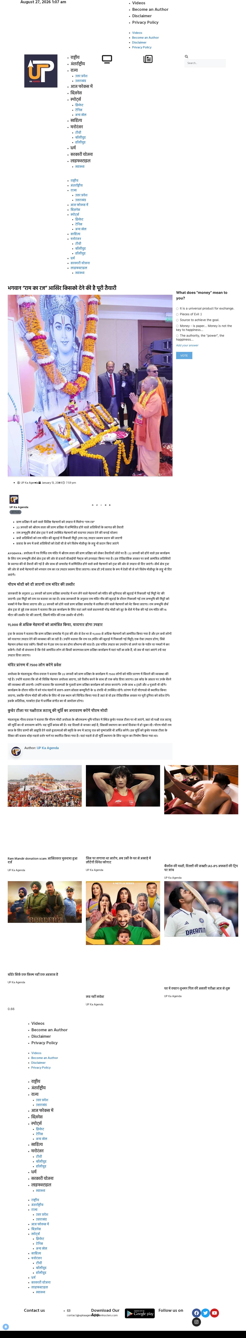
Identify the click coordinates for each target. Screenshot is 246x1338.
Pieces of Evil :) (190, 314)
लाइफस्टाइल (80, 161)
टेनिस (78, 110)
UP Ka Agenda (48, 748)
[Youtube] (214, 1313)
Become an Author (150, 9)
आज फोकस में (82, 86)
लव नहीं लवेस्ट (95, 997)
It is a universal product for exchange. (206, 308)
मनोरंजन (77, 127)
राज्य (74, 70)
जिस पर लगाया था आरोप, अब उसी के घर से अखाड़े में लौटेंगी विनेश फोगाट (118, 860)
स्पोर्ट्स (76, 99)
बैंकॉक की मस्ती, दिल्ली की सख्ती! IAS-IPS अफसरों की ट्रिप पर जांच (201, 868)
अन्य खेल (80, 115)
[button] (81, 176)
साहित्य (76, 120)
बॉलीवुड (80, 137)
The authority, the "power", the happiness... (200, 337)
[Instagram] (196, 1322)
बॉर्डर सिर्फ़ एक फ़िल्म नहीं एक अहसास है (33, 974)
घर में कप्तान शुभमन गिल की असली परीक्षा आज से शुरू (197, 988)
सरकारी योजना (82, 154)
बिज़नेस (76, 93)
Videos (137, 33)
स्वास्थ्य (79, 166)
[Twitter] (205, 1313)
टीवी (78, 133)
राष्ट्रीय (75, 57)
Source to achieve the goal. (199, 320)
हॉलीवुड (80, 142)
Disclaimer (142, 16)
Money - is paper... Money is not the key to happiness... (204, 328)
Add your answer (187, 345)
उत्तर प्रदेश (81, 76)
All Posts (15, 512)
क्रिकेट (79, 105)
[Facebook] (196, 1313)
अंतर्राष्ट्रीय (78, 64)
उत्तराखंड (80, 81)
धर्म (73, 148)
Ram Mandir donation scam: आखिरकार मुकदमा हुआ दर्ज (42, 860)
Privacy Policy (145, 22)
